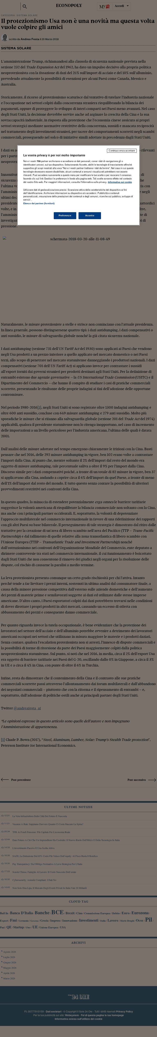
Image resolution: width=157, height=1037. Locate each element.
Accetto (89, 215)
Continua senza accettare (122, 150)
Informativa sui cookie (120, 182)
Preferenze (65, 215)
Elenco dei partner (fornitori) (39, 203)
